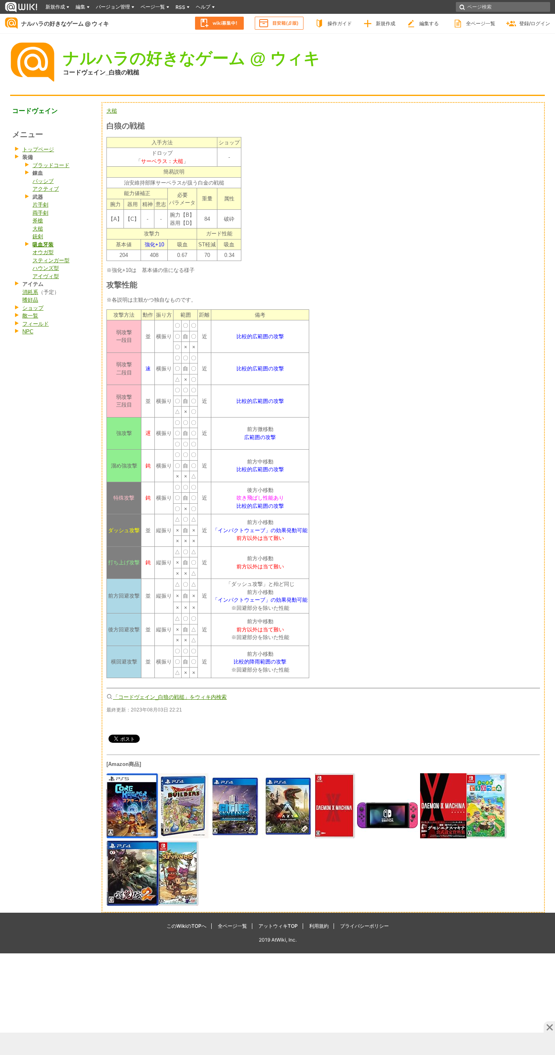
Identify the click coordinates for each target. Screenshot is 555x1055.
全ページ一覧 (480, 23)
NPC (27, 331)
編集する (429, 23)
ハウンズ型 (46, 268)
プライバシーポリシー (364, 926)
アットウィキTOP (278, 926)
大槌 (38, 229)
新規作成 (385, 23)
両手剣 (40, 213)
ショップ (32, 308)
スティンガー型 (51, 260)
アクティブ (46, 189)
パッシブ (43, 181)
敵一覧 (30, 316)
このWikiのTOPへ (186, 926)
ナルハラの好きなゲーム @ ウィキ (65, 23)
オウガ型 (43, 252)
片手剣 (40, 205)
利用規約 (319, 926)
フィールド (35, 324)
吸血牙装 (43, 244)
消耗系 (30, 292)
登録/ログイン (534, 23)
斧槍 (38, 221)
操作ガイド (339, 23)
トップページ (38, 149)
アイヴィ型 (46, 276)
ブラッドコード (51, 165)
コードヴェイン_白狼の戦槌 (101, 72)
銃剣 (38, 236)
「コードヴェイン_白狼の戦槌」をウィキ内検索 (170, 697)
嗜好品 (30, 300)
